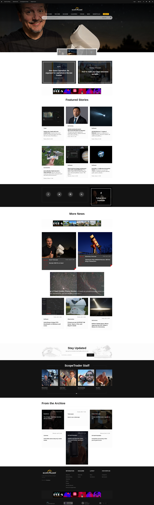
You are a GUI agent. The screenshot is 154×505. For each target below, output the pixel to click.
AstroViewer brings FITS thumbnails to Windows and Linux (52, 324)
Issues (79, 476)
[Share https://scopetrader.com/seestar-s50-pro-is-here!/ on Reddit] (47, 265)
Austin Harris (62, 387)
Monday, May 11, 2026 (95, 76)
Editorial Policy (69, 476)
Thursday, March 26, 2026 (48, 138)
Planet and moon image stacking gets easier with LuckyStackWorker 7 (77, 171)
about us (68, 474)
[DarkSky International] (68, 503)
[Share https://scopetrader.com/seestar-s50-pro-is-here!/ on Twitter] (47, 263)
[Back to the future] (1, 1)
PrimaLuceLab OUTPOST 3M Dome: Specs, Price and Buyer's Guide (76, 324)
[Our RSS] (152, 1)
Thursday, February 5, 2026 (48, 178)
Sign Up (139, 1)
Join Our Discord (69, 485)
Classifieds (74, 14)
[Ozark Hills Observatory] (103, 503)
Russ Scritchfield (81, 387)
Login (134, 1)
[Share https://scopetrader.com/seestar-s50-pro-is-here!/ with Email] (44, 268)
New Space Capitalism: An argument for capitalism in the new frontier (59, 73)
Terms (67, 481)
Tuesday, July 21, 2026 (58, 317)
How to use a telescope (74, 417)
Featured (57, 14)
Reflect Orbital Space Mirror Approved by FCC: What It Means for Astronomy (100, 325)
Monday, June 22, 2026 (59, 78)
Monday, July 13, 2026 (82, 433)
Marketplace (96, 14)
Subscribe (80, 474)
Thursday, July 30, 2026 (105, 286)
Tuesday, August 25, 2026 (70, 259)
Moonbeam (48, 480)
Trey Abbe (98, 387)
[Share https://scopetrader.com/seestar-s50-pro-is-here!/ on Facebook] (44, 263)
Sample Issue (33, 1)
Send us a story (7, 1)
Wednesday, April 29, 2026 (57, 433)
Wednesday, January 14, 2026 (73, 175)
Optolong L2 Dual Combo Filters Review (76, 292)
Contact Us (104, 474)
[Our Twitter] (146, 1)
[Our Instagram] (149, 1)
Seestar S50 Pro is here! (56, 263)
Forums (82, 14)
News (88, 14)
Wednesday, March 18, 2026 (105, 433)
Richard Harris (45, 387)
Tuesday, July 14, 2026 (106, 318)
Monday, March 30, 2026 (57, 411)
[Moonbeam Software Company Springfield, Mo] (50, 503)
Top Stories (48, 14)
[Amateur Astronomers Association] (86, 503)
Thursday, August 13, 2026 (77, 37)
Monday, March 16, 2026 (105, 411)
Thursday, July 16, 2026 (81, 317)
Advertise (68, 479)
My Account (104, 476)
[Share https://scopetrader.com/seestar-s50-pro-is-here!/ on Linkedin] (44, 265)
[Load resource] (77, 91)
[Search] (110, 17)
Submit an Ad (15, 1)
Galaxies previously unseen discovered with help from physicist (77, 132)
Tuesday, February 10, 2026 (96, 138)
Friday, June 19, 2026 (106, 256)
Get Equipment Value (24, 1)
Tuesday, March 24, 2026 (72, 136)
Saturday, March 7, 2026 (81, 411)
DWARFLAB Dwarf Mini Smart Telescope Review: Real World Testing (75, 440)
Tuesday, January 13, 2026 (96, 175)
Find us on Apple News (71, 487)
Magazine (65, 14)
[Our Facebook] (143, 1)
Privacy (67, 483)
